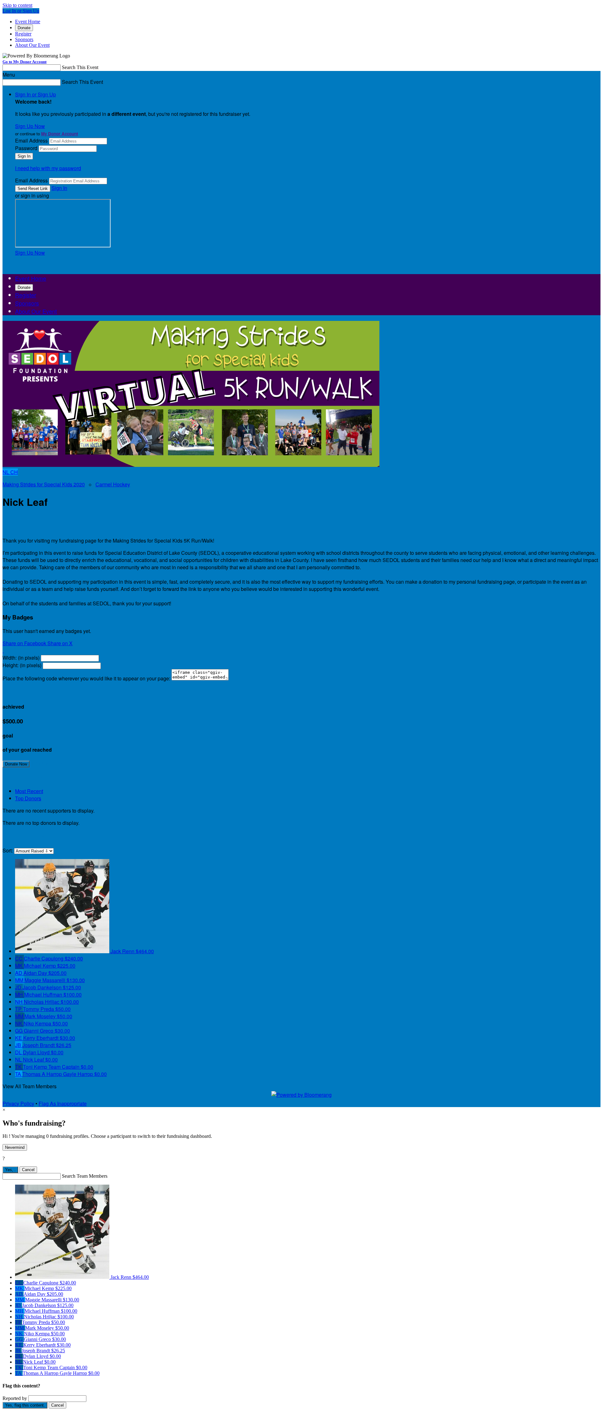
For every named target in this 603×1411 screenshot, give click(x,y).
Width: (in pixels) (21, 657)
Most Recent (29, 791)
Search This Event (80, 67)
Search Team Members (84, 1176)
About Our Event (32, 45)
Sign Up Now (30, 126)
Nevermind (14, 1147)
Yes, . (10, 1169)
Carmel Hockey (112, 484)
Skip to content (17, 5)
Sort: (8, 850)
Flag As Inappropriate (63, 1103)
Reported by (15, 1398)
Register (23, 33)
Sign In (59, 188)
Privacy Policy (18, 1103)
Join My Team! (47, 763)
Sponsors (24, 39)
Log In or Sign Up (21, 11)
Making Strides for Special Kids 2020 (44, 484)
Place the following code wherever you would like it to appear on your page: (86, 678)
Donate (24, 27)
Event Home (27, 21)
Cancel (28, 1169)
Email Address (31, 140)
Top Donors (28, 798)
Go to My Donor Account (24, 61)
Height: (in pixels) (22, 665)
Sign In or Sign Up (35, 94)
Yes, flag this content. (25, 1405)
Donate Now (16, 764)
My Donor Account (59, 134)
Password (26, 148)
